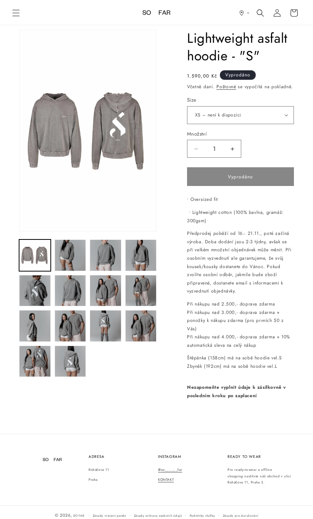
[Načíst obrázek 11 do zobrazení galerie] (105, 326)
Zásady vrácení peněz (109, 515)
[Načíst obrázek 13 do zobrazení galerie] (35, 361)
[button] (16, 13)
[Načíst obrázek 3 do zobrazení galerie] (105, 255)
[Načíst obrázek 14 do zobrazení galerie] (70, 361)
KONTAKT (166, 479)
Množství (197, 133)
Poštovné (226, 86)
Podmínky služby (203, 515)
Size (192, 99)
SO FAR (79, 515)
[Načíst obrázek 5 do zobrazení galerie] (35, 291)
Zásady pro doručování (240, 515)
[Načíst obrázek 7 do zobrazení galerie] (105, 291)
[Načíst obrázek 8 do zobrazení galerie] (141, 291)
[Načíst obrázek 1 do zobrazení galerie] (35, 255)
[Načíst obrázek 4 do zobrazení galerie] (141, 255)
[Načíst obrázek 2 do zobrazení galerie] (70, 255)
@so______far (170, 469)
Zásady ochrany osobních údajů (158, 515)
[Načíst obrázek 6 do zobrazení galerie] (70, 291)
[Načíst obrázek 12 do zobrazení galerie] (141, 326)
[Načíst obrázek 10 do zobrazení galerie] (70, 326)
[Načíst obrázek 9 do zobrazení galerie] (35, 326)
